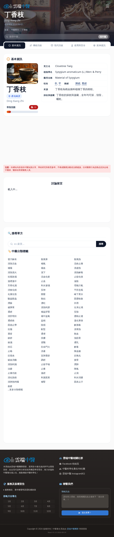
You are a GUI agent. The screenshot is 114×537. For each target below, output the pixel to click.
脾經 (77, 83)
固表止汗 (78, 381)
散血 (76, 333)
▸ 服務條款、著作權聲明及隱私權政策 (19, 490)
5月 (9, 506)
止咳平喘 (45, 364)
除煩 (43, 324)
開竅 (43, 294)
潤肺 (76, 364)
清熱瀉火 (12, 272)
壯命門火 (45, 346)
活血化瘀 (45, 276)
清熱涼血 (12, 263)
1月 (9, 501)
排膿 (43, 337)
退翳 (43, 342)
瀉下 (43, 272)
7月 (35, 506)
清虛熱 (77, 267)
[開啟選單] (107, 6)
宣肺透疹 (45, 355)
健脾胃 (11, 307)
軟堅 (43, 329)
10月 (22, 511)
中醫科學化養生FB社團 (73, 469)
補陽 (10, 267)
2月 (22, 501)
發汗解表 (12, 259)
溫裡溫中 (12, 281)
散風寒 (44, 259)
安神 (43, 289)
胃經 (84, 83)
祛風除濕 (12, 276)
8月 (48, 506)
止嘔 (10, 351)
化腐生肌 (12, 294)
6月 (22, 506)
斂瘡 (10, 386)
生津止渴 (78, 307)
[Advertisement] (57, 140)
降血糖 (77, 351)
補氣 (43, 263)
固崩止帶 (12, 324)
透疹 (10, 333)
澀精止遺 (78, 316)
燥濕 (10, 342)
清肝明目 (12, 316)
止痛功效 (12, 373)
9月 (9, 511)
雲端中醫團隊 (73, 529)
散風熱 (77, 259)
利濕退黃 (45, 377)
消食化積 (12, 289)
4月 (48, 501)
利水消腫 (78, 377)
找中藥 (103, 36)
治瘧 (10, 368)
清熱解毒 (78, 272)
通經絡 (11, 320)
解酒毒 (77, 324)
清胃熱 (77, 329)
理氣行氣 (78, 285)
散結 (43, 298)
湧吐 (43, 303)
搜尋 (101, 243)
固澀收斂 (78, 298)
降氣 (76, 368)
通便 (43, 333)
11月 (36, 511)
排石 (10, 346)
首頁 (6, 29)
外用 (76, 303)
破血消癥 (12, 359)
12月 (49, 511)
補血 (43, 267)
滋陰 (76, 281)
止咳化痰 (78, 276)
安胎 (76, 311)
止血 (43, 281)
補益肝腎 (45, 311)
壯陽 (10, 329)
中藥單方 (15, 29)
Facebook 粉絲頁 (70, 464)
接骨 (76, 359)
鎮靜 (10, 337)
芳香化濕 (12, 285)
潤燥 (10, 303)
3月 (35, 501)
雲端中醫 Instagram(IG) (73, 474)
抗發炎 (11, 355)
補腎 (43, 381)
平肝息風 (78, 289)
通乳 (76, 342)
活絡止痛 (78, 263)
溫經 (43, 373)
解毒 (76, 346)
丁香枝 (25, 29)
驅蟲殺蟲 (12, 298)
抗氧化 (77, 355)
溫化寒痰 (78, 320)
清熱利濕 (12, 364)
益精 (43, 320)
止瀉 (76, 373)
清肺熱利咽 (13, 381)
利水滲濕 (45, 285)
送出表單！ (86, 513)
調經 (43, 359)
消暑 (43, 351)
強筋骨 (77, 337)
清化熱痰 (12, 377)
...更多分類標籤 (15, 389)
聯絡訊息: (66, 492)
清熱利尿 (45, 307)
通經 (10, 311)
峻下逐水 (78, 294)
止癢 (43, 368)
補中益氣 (45, 316)
